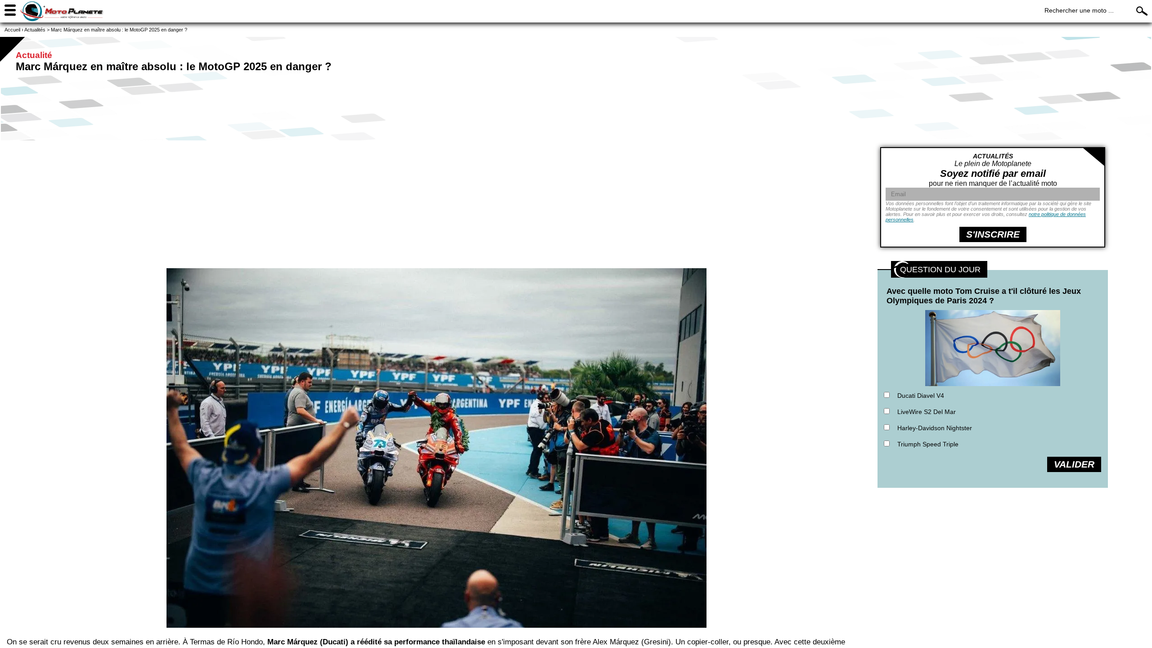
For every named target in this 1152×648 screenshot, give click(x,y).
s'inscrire (993, 234)
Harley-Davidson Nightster (934, 428)
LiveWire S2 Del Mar (926, 411)
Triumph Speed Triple (927, 444)
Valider (1074, 464)
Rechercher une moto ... (1079, 10)
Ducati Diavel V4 (920, 395)
